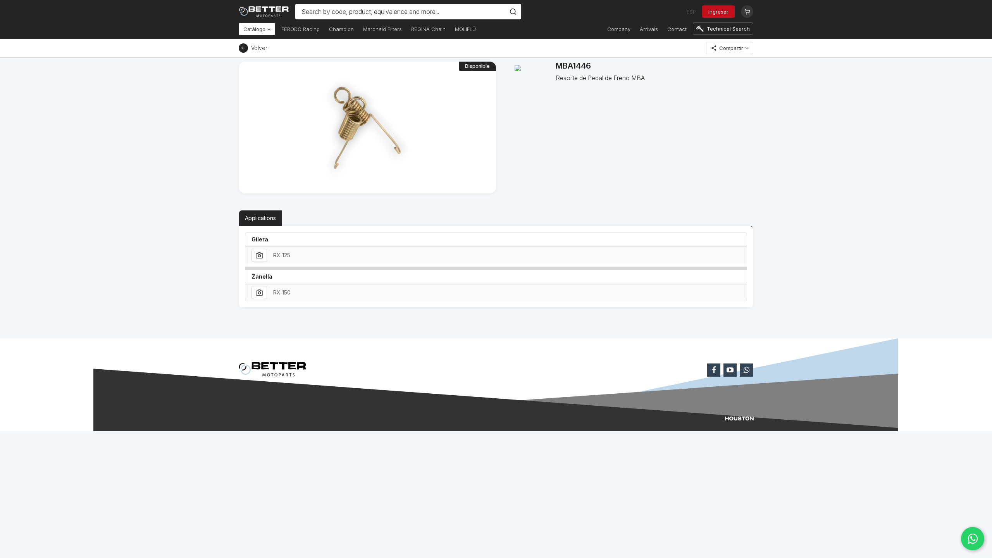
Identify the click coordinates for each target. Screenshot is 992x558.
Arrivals (649, 29)
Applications (260, 218)
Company (618, 29)
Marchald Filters (382, 29)
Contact (677, 29)
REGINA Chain (428, 29)
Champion (341, 29)
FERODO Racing (300, 29)
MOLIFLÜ (465, 29)
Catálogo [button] (255, 29)
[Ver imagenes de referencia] (259, 255)
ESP (691, 12)
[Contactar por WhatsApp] (972, 538)
